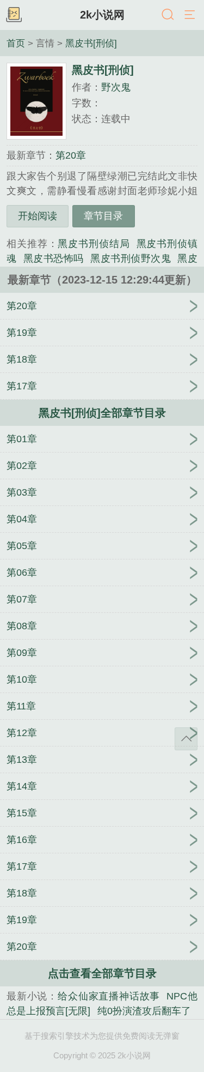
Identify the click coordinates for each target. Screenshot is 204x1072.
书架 (13, 15)
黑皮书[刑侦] (91, 43)
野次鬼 (116, 87)
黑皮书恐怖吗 (53, 258)
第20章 (70, 155)
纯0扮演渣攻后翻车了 (144, 1010)
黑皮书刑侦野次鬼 (130, 258)
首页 (16, 43)
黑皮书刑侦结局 (93, 243)
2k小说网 (102, 15)
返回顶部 (186, 738)
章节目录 (103, 215)
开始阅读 (37, 215)
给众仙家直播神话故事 (109, 996)
